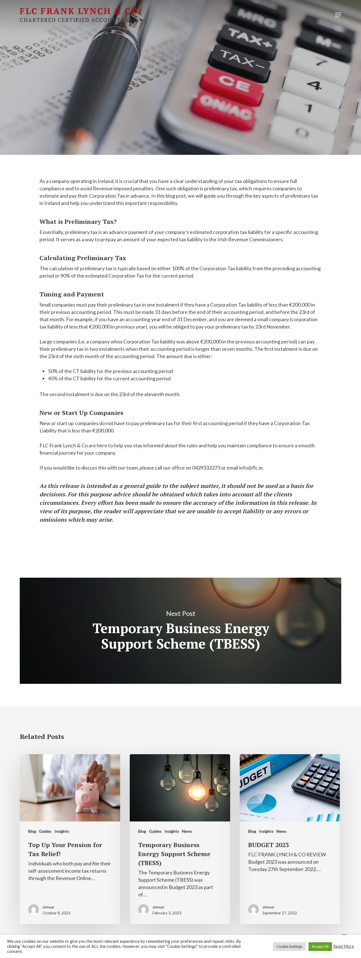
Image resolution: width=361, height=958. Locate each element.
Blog (149, 79)
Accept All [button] (320, 946)
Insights (206, 79)
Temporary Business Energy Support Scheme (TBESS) (180, 631)
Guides (175, 79)
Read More (343, 946)
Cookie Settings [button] (289, 946)
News (187, 831)
